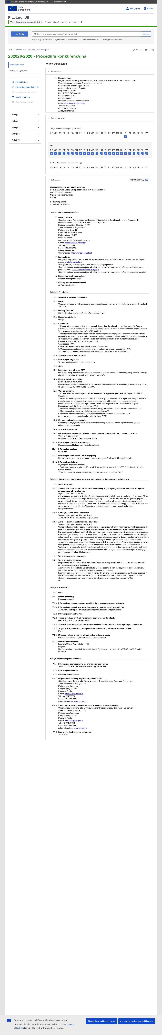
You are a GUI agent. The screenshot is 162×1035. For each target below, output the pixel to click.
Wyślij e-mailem (23, 97)
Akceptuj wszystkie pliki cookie (102, 1021)
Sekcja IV (16, 134)
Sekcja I (15, 114)
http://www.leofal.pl (74, 262)
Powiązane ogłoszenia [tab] (19, 71)
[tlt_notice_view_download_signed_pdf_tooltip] (125, 136)
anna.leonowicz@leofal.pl (74, 103)
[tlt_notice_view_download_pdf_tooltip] (51, 153)
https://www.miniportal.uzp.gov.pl (85, 269)
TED (10, 50)
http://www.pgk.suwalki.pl (81, 253)
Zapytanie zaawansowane (90, 40)
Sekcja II (15, 121)
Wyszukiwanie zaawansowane (66, 40)
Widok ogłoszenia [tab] (17, 64)
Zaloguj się (135, 8)
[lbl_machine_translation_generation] (80, 163)
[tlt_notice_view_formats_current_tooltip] (146, 180)
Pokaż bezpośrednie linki (27, 87)
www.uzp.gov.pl (80, 701)
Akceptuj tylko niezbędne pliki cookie (136, 1021)
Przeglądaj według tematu (113, 40)
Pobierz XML (22, 82)
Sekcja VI (16, 140)
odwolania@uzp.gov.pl (74, 694)
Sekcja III (16, 127)
